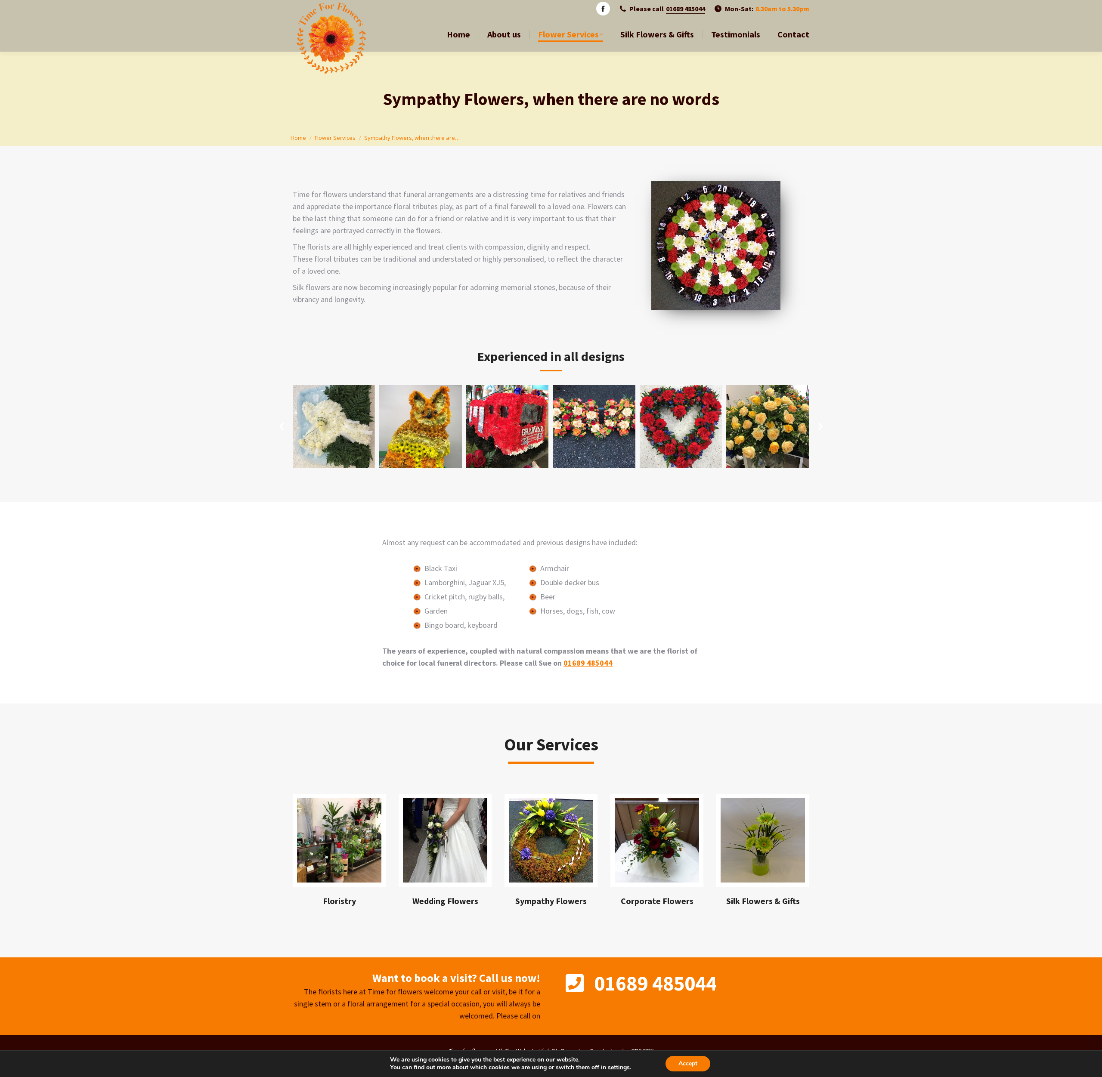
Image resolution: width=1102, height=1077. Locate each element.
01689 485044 (685, 8)
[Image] (339, 840)
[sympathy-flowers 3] (507, 426)
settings (619, 1067)
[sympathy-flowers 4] (594, 426)
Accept (687, 1063)
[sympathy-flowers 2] (420, 426)
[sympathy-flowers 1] (333, 426)
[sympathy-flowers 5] (681, 426)
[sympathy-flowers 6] (767, 426)
